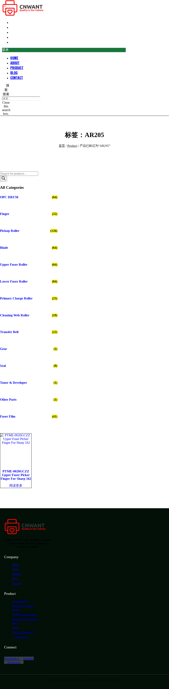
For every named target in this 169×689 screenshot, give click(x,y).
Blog (14, 72)
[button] (64, 50)
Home (14, 57)
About (15, 62)
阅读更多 (15, 485)
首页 (62, 145)
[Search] (3, 178)
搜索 (6, 94)
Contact (16, 42)
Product (16, 67)
